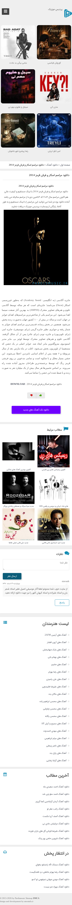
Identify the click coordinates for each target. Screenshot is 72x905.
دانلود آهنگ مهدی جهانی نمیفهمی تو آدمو (50, 879)
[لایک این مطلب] (40, 395)
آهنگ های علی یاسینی (56, 679)
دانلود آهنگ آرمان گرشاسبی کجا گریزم (52, 801)
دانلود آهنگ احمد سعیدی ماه (56, 786)
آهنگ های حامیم (58, 664)
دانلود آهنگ (52, 165)
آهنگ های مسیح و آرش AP (53, 723)
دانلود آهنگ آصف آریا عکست (56, 816)
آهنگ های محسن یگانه (55, 716)
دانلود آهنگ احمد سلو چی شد (55, 794)
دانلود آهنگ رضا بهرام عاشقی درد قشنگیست (49, 872)
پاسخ (62, 603)
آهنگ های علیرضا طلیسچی (54, 686)
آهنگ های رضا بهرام (57, 672)
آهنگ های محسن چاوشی (54, 709)
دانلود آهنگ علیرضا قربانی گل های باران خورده (48, 831)
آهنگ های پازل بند (57, 753)
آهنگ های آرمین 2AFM (55, 635)
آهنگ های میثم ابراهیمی (55, 738)
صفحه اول (65, 165)
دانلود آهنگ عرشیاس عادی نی (55, 823)
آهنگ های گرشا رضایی (56, 760)
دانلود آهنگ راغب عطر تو (58, 809)
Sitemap (29, 898)
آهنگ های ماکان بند (57, 694)
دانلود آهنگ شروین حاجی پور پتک (53, 838)
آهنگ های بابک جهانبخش (54, 649)
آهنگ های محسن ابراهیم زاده (53, 701)
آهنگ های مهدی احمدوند (54, 731)
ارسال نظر (12, 576)
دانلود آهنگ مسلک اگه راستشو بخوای (52, 864)
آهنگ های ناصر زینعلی (56, 745)
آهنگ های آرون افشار (56, 642)
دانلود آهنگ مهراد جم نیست (56, 887)
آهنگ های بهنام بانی (57, 657)
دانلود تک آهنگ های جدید (36, 410)
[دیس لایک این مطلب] (31, 395)
